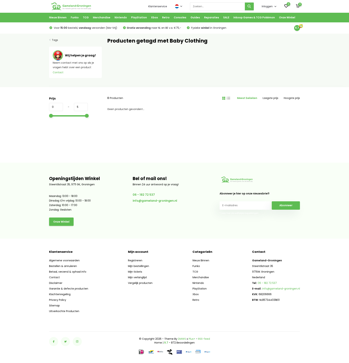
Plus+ (192, 339)
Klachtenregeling (60, 294)
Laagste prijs (270, 98)
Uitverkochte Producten (64, 311)
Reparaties (211, 17)
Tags (55, 40)
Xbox (154, 17)
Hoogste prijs (292, 98)
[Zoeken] (249, 6)
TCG (86, 17)
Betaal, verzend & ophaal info (67, 272)
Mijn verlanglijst (137, 277)
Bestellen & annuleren (63, 266)
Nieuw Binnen (58, 17)
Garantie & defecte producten (68, 288)
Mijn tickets (135, 272)
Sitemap (54, 305)
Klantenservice (157, 6)
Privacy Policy (57, 300)
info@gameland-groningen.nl (155, 201)
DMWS (182, 339)
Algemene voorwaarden (64, 260)
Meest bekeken (247, 98)
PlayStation (139, 17)
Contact (58, 72)
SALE (226, 17)
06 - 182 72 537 (144, 195)
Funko (75, 17)
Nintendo (121, 17)
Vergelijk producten (140, 283)
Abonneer (285, 205)
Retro (166, 17)
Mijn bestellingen (138, 266)
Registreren (135, 260)
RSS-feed (204, 339)
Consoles (180, 17)
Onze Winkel (287, 17)
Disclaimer (55, 283)
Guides (195, 17)
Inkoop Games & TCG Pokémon (254, 17)
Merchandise (101, 17)
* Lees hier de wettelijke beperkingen (239, 213)
